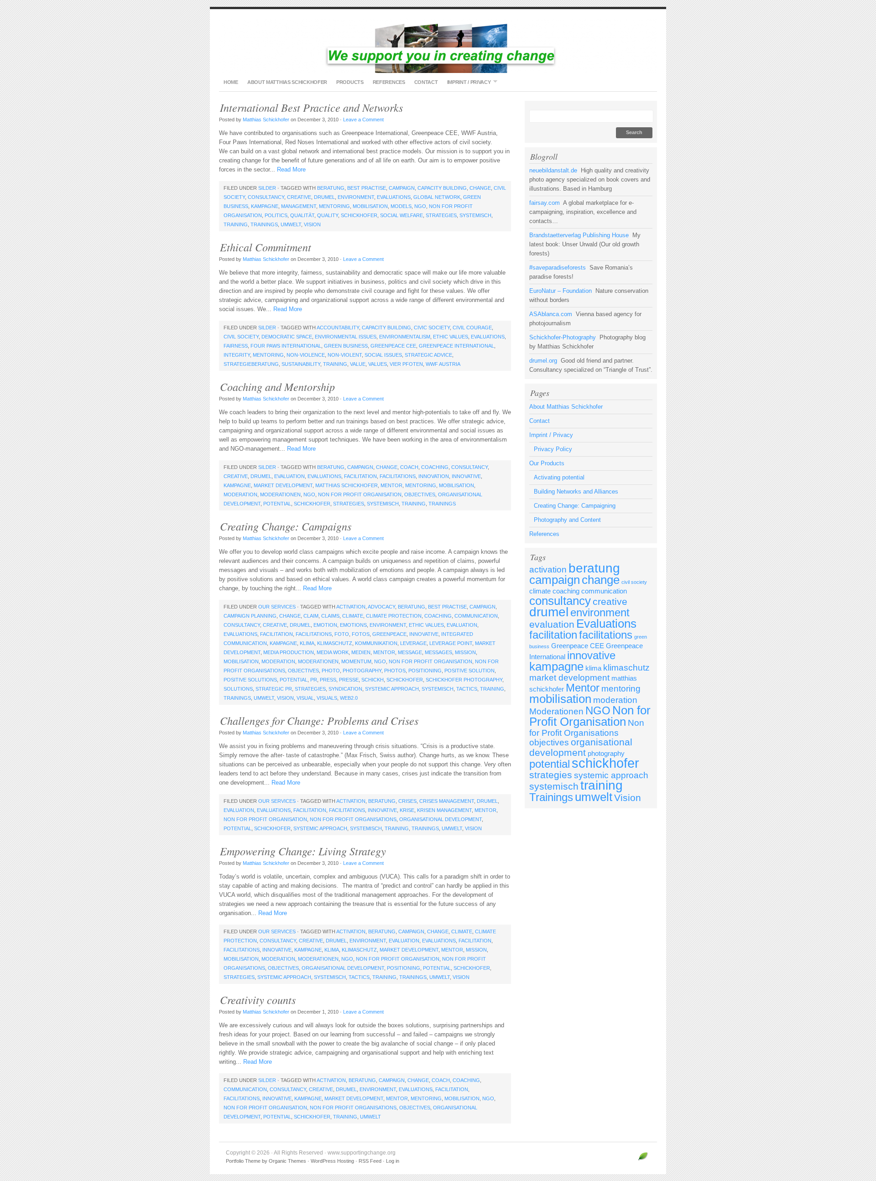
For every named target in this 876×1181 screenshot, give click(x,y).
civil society (241, 336)
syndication (345, 689)
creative (299, 197)
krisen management (444, 810)
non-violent (345, 355)
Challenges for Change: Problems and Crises (319, 720)
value (357, 364)
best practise (366, 188)
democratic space (286, 336)
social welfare (401, 215)
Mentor (391, 485)
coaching (434, 467)
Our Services (277, 606)
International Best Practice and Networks (311, 107)
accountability (338, 327)
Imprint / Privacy (467, 82)
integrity (237, 355)
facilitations (398, 476)
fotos (361, 634)
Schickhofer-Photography (562, 337)
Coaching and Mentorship (277, 386)
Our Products (546, 463)
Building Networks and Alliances (576, 491)
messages (438, 652)
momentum (356, 661)
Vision (312, 224)
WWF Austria (443, 364)
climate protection (394, 616)
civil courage (472, 327)
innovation (433, 476)
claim (310, 616)
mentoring (334, 206)
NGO (420, 206)
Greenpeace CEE (393, 346)
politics (276, 215)
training (236, 224)
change (480, 188)
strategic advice (428, 355)
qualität (302, 215)
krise (407, 810)
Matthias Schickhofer (266, 119)
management (298, 206)
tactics (466, 689)
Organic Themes (287, 1161)
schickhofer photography (464, 679)
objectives (419, 494)
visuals (327, 698)
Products (350, 82)
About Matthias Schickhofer (287, 82)
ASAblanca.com (550, 314)
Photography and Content (567, 519)
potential (277, 503)
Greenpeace (389, 634)
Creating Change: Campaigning (574, 505)
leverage (413, 643)
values (377, 364)
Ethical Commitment (265, 246)
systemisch (475, 215)
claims (330, 616)
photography (362, 670)
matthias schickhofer (346, 485)
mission (465, 652)
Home (231, 82)
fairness (236, 346)
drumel (324, 197)
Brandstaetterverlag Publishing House (579, 235)
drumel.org (543, 360)
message (410, 652)
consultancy (266, 197)
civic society (432, 327)
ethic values (450, 336)
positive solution (469, 670)
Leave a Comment (363, 119)
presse (349, 679)
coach (409, 467)
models (401, 206)
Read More (291, 169)
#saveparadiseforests (557, 267)
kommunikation (376, 643)
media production (288, 652)
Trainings (264, 224)
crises (407, 801)
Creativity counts (258, 999)
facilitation (360, 476)
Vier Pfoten (406, 364)
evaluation (289, 476)
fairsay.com (544, 202)
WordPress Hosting (332, 1161)
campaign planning (250, 616)
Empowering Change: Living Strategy (303, 850)
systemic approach (392, 689)
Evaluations (394, 197)
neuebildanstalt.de (553, 170)
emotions (353, 625)
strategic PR (274, 689)
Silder (267, 188)
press (328, 679)
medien (360, 652)
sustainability (301, 364)
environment (356, 197)
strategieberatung (251, 364)
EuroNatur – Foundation (560, 290)
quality (327, 215)
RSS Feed (370, 1161)
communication (476, 616)
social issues (383, 355)
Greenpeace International (456, 346)
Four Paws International (285, 346)
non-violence (306, 355)
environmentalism (404, 336)
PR (313, 679)
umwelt (291, 224)
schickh (372, 679)
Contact (426, 82)
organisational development (440, 819)
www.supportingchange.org (438, 45)
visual (305, 698)
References (389, 82)
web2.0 (349, 698)
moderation (240, 494)
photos (395, 670)
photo (331, 670)
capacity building (442, 188)
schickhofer (359, 215)
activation (350, 606)
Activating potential (559, 477)
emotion (325, 625)
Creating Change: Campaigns (285, 526)
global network (436, 197)
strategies (441, 215)
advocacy (381, 606)
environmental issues (345, 336)
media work (333, 652)
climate (352, 616)
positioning (425, 670)
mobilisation (370, 206)
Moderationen (280, 494)
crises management (446, 801)
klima (307, 643)
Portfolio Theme (243, 1161)
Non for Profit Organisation (360, 494)
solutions (238, 689)
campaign (402, 188)
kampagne (264, 206)
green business (346, 346)
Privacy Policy (553, 449)
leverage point (450, 643)
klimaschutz (334, 643)
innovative (466, 476)
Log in (392, 1161)
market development (283, 485)
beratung (330, 188)
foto (341, 634)
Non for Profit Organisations (353, 819)
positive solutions (250, 679)
